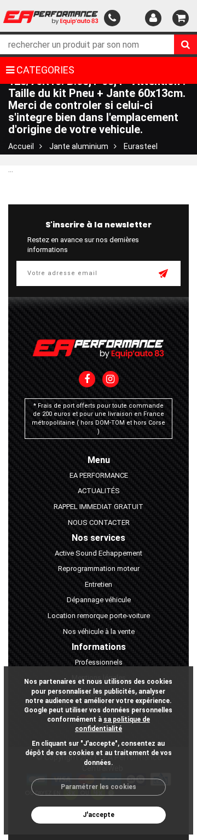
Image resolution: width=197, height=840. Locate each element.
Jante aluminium (78, 146)
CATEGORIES (44, 70)
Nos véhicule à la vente (99, 631)
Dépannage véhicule (99, 600)
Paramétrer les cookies (98, 787)
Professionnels (99, 662)
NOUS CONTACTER (99, 522)
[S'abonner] (164, 274)
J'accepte (98, 815)
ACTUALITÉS (99, 491)
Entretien (98, 584)
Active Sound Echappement (98, 553)
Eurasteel (141, 146)
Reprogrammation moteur (99, 568)
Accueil (21, 146)
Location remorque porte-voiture (99, 616)
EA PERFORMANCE (98, 475)
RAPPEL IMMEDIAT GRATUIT (98, 506)
